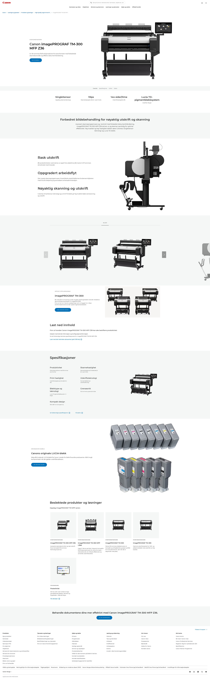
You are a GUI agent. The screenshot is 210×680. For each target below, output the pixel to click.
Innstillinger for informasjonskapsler (178, 667)
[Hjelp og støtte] (130, 7)
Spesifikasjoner (103, 88)
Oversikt (95, 88)
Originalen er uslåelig (38, 448)
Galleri (110, 88)
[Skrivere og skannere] (104, 7)
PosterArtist (54, 588)
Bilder (105, 222)
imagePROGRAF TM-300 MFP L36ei (89, 544)
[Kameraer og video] (81, 7)
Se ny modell (35, 60)
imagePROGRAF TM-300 (114, 543)
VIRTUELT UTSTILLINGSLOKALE (62, 291)
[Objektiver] (89, 7)
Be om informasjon (104, 617)
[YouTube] (206, 671)
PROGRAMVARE (54, 585)
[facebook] (190, 671)
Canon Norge (7, 671)
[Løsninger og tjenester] (120, 7)
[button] (164, 254)
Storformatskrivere (36, 39)
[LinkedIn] (198, 671)
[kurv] (206, 3)
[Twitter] (202, 671)
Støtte (115, 88)
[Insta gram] (194, 671)
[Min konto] (202, 3)
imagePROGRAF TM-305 (142, 543)
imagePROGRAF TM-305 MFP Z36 (63, 543)
